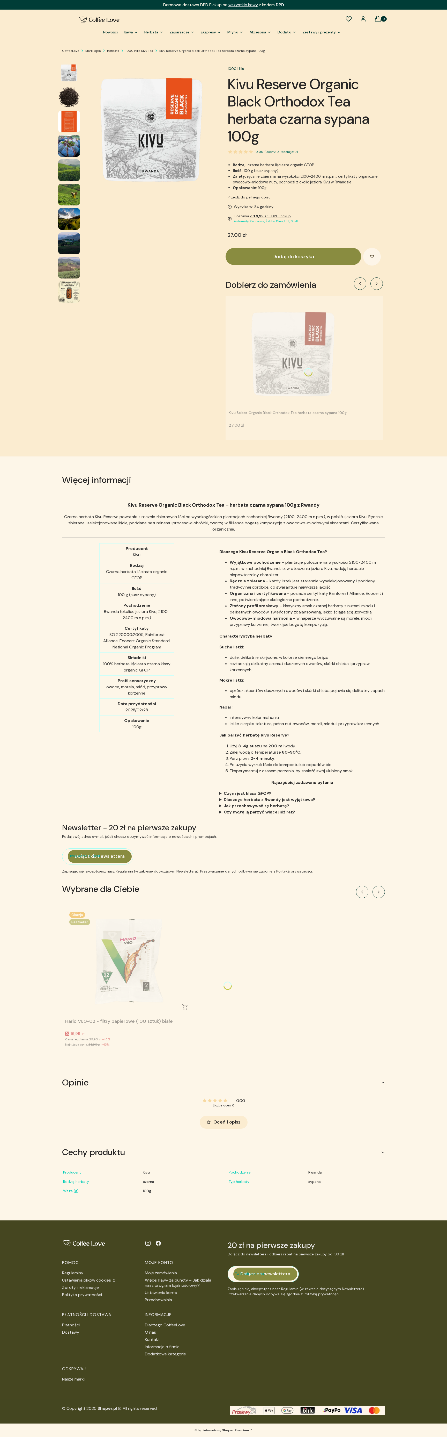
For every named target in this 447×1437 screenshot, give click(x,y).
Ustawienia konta (161, 1292)
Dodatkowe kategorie (165, 1354)
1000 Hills (236, 68)
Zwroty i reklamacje (80, 1287)
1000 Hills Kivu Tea (139, 51)
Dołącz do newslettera (100, 856)
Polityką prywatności (294, 871)
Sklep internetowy (222, 1430)
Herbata (113, 51)
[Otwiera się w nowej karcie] (148, 1243)
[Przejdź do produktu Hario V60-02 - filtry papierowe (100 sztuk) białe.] (130, 961)
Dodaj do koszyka (293, 256)
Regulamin (124, 871)
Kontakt (152, 1339)
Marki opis (93, 51)
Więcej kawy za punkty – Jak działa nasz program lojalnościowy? (178, 1282)
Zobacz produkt (185, 1007)
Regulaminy (72, 1273)
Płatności (71, 1325)
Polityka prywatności (82, 1294)
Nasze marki (73, 1379)
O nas (150, 1332)
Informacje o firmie (162, 1346)
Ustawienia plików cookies (87, 1280)
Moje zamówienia (161, 1273)
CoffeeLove (70, 51)
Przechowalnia (158, 1300)
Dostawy (70, 1332)
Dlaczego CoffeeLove (165, 1325)
